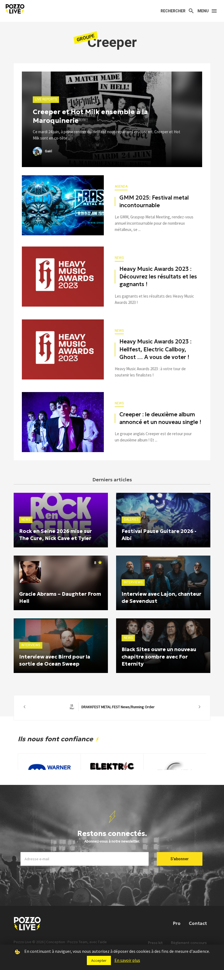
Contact (198, 923)
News (119, 258)
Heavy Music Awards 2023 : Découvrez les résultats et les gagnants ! (158, 276)
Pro (177, 923)
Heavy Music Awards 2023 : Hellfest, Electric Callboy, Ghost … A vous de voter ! (155, 349)
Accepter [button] (99, 960)
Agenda (121, 186)
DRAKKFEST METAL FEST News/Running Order (112, 707)
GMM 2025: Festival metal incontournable (154, 201)
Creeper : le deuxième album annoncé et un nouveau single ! (160, 418)
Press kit (155, 943)
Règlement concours (189, 943)
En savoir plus (127, 960)
